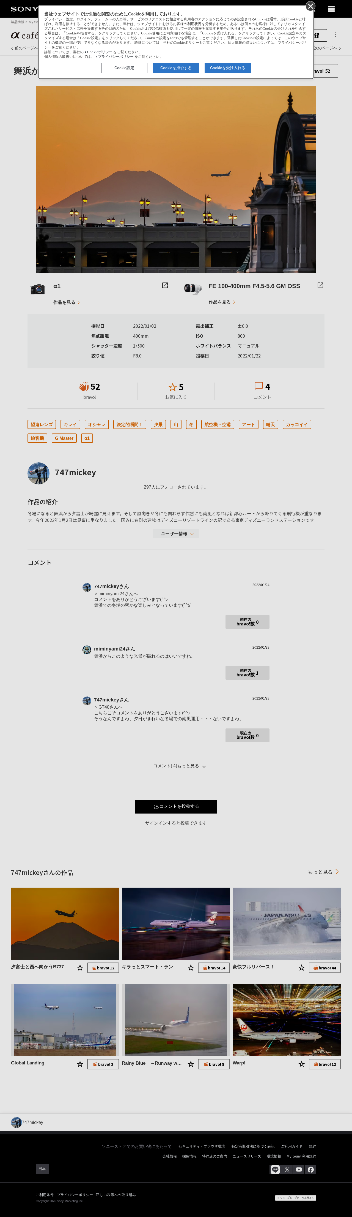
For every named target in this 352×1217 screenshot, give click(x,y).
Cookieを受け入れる (227, 68)
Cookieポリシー (99, 52)
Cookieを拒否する (176, 68)
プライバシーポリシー (116, 57)
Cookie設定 (124, 68)
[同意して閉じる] (310, 5)
